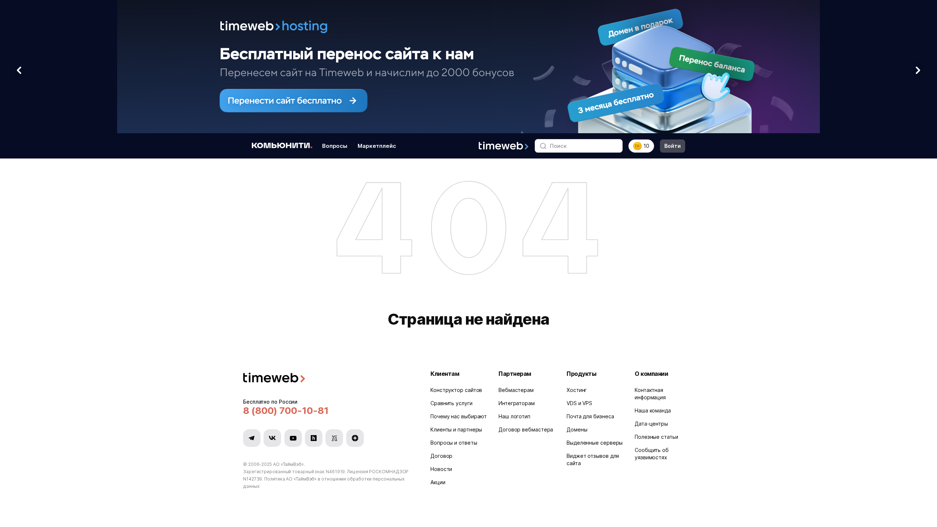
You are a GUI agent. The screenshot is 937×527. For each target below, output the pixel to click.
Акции (437, 482)
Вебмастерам (516, 390)
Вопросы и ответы (453, 443)
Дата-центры (651, 424)
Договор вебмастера (526, 429)
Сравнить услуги (451, 403)
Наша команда (653, 410)
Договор (441, 456)
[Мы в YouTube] (293, 438)
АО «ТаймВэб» (288, 464)
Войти (672, 146)
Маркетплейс (377, 145)
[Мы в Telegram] (252, 438)
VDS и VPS (579, 403)
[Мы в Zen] (355, 438)
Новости (441, 469)
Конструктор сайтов (456, 390)
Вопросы (334, 145)
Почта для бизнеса (590, 416)
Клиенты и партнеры (456, 429)
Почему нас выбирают (458, 416)
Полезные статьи (656, 437)
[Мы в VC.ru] (334, 438)
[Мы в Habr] (313, 438)
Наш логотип (514, 416)
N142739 (252, 479)
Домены (577, 429)
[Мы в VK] (272, 438)
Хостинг (577, 390)
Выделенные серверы (595, 443)
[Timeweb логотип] (328, 378)
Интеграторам (517, 403)
